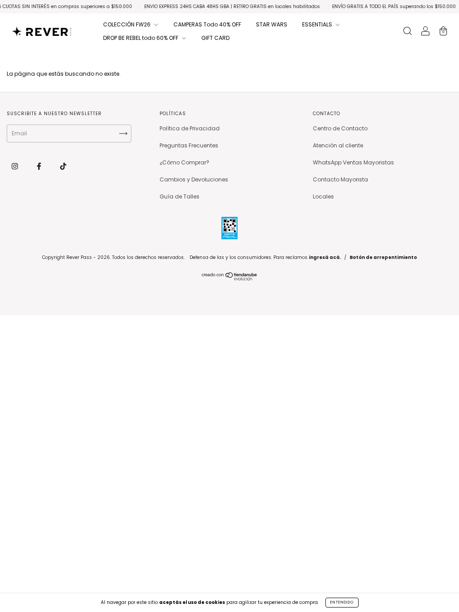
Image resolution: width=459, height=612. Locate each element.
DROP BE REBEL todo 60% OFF (141, 38)
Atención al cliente (338, 145)
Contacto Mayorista (340, 179)
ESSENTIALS (317, 24)
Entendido (342, 602)
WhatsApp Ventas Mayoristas (353, 162)
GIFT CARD (215, 38)
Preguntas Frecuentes (189, 145)
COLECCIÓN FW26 (127, 24)
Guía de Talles (179, 196)
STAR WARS (271, 24)
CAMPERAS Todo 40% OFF (207, 24)
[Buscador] (407, 32)
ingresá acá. (325, 257)
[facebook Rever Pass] (39, 166)
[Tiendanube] (230, 278)
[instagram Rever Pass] (15, 166)
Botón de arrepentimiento (383, 257)
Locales (323, 196)
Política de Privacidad (190, 128)
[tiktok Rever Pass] (63, 166)
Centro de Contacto (340, 128)
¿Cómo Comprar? (184, 162)
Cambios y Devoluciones (194, 179)
